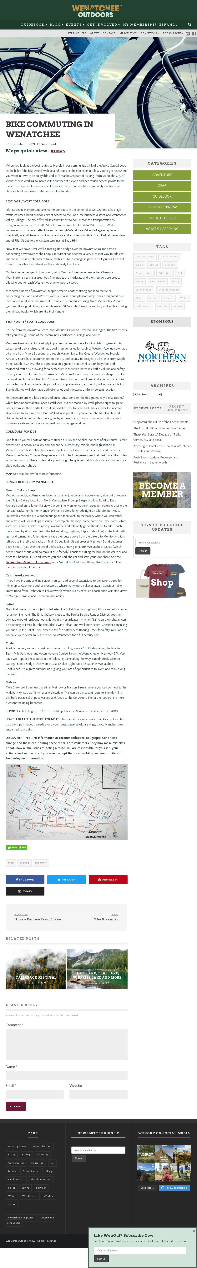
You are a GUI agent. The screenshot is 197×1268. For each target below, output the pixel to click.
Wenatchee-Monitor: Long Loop (28, 562)
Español (168, 24)
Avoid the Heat (170, 256)
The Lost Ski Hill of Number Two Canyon (159, 428)
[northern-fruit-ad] (162, 373)
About (94, 33)
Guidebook (33, 24)
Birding (154, 265)
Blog (55, 24)
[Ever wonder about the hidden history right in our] (146, 1172)
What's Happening (162, 229)
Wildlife (162, 306)
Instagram (188, 33)
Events (74, 24)
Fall (12, 863)
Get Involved (102, 24)
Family (140, 281)
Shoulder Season (169, 290)
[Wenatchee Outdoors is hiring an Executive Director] (164, 1154)
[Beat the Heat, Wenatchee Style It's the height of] (146, 1154)
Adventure (162, 175)
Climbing (170, 265)
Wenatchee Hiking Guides (21, 1218)
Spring (25, 863)
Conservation (144, 273)
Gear (162, 186)
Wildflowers (143, 306)
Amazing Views (145, 256)
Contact (109, 33)
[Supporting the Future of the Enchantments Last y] (182, 1154)
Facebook (194, 33)
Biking (139, 265)
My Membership (140, 24)
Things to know (162, 207)
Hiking (175, 281)
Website (75, 1086)
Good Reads (157, 281)
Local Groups (173, 33)
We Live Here (77, 33)
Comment (14, 1025)
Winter (178, 306)
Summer (42, 863)
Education (165, 273)
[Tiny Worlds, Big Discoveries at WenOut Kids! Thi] (182, 1172)
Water (184, 298)
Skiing (139, 298)
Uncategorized (162, 218)
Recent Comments (176, 408)
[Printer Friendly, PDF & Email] (16, 849)
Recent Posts (148, 408)
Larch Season (144, 290)
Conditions (149, 33)
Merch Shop (128, 33)
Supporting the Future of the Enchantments (160, 422)
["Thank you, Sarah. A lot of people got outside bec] (164, 1172)
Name (11, 1067)
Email (11, 1086)
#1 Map (58, 151)
